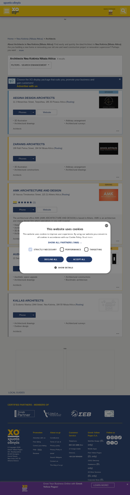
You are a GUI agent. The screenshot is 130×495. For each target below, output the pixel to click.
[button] (65, 242)
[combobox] (106, 225)
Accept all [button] (79, 259)
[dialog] (65, 247)
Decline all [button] (50, 259)
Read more (87, 237)
